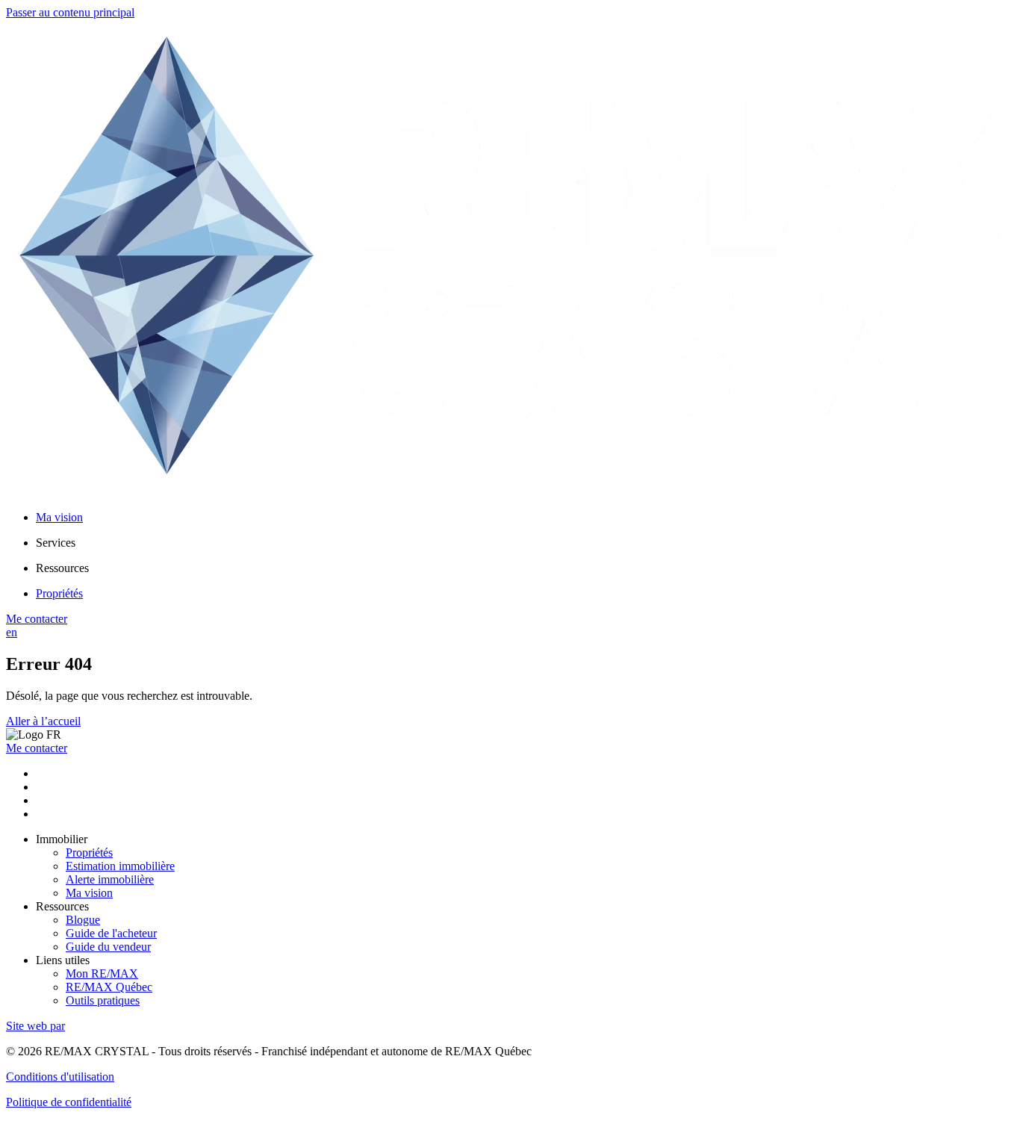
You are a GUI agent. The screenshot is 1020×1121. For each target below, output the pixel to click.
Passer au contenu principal (70, 12)
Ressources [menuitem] (62, 568)
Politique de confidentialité (68, 1102)
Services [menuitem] (55, 542)
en (11, 632)
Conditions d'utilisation (60, 1076)
